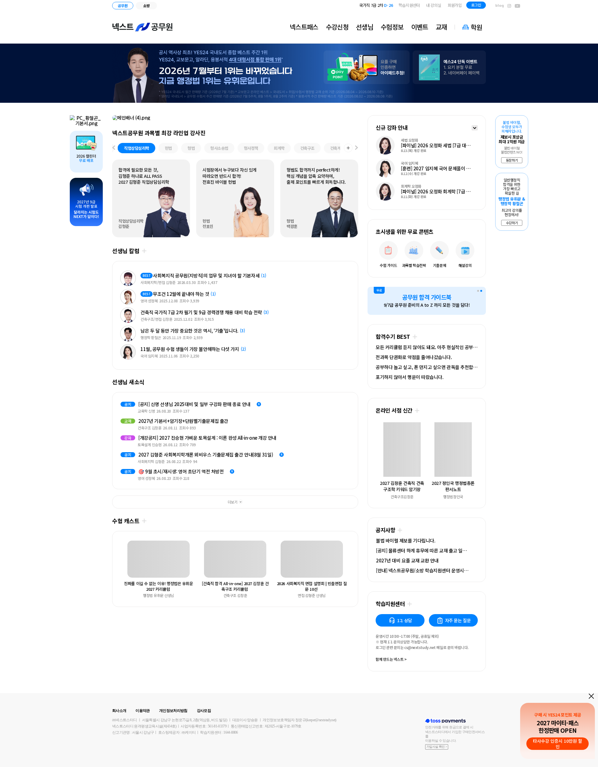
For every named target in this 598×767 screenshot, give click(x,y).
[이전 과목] (113, 148)
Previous (125, 560)
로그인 (476, 4)
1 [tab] (478, 291)
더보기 (144, 251)
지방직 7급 (379, 5)
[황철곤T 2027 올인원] (86, 120)
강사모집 (204, 710)
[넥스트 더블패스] (235, 117)
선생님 (364, 26)
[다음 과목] (356, 148)
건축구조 (266, 148)
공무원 (122, 5)
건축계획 (296, 148)
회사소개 (119, 710)
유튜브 (517, 6)
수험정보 (392, 26)
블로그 (499, 6)
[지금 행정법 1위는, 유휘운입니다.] (299, 73)
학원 (476, 27)
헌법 (127, 148)
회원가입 (455, 5)
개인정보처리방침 (173, 710)
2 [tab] (481, 291)
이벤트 (419, 26)
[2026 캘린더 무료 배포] (86, 152)
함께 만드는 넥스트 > (391, 659)
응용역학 (326, 148)
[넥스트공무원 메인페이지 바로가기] (142, 27)
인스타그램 (509, 6)
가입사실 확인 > (436, 746)
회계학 (238, 148)
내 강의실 (433, 5)
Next (125, 440)
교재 (441, 26)
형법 (150, 148)
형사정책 (210, 148)
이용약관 (142, 710)
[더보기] (475, 128)
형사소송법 (178, 148)
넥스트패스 (304, 26)
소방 (146, 5)
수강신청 (337, 26)
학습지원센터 (409, 5)
